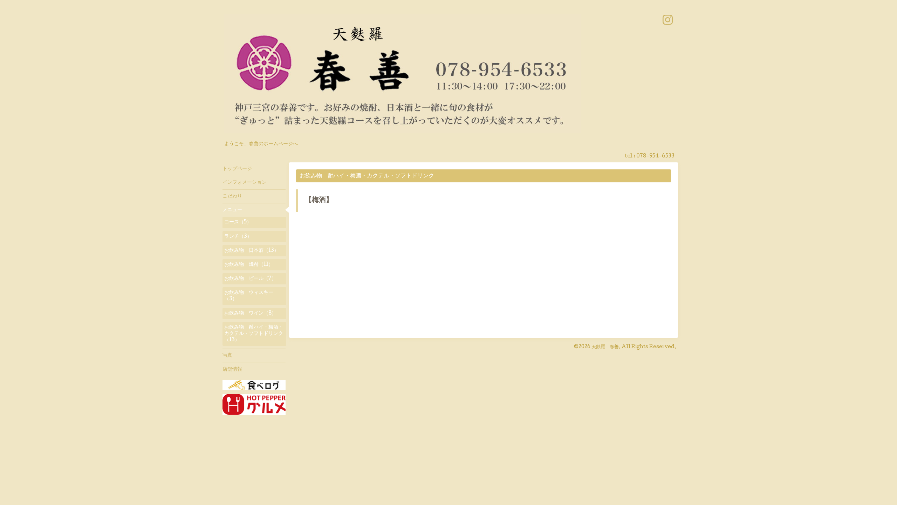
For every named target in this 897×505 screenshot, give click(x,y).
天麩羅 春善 (605, 347)
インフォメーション (244, 183)
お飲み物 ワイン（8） (250, 313)
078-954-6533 (655, 156)
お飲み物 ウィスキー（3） (248, 296)
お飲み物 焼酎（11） (248, 265)
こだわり (232, 196)
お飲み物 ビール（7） (250, 279)
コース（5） (238, 222)
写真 (227, 355)
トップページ (237, 169)
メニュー (232, 210)
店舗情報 (232, 369)
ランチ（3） (238, 237)
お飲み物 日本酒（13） (251, 251)
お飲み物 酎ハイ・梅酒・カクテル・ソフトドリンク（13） (253, 334)
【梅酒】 (319, 200)
